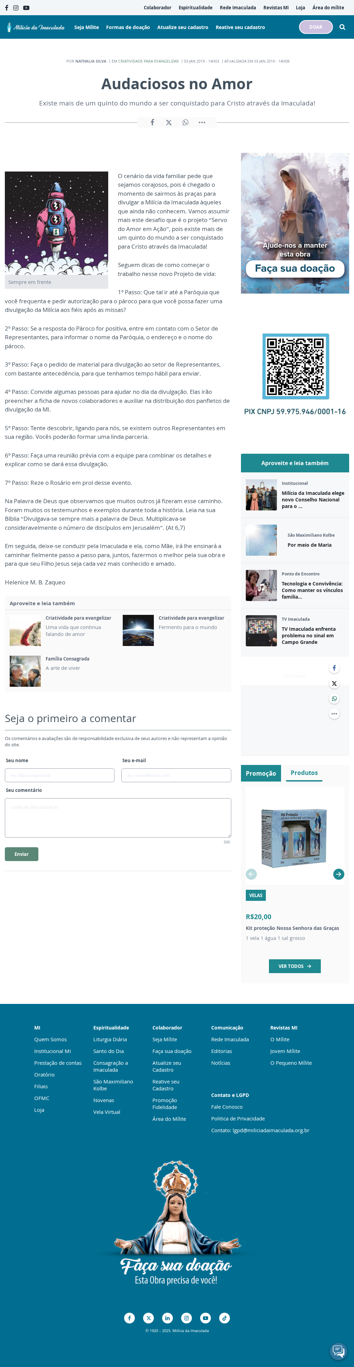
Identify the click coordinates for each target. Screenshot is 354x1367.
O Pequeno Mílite (291, 1062)
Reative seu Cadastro (165, 1085)
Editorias (221, 1050)
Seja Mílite (164, 1039)
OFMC (41, 1097)
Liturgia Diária (110, 1039)
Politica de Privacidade (238, 1118)
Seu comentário (24, 790)
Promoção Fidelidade (164, 1103)
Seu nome (17, 760)
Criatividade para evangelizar (148, 61)
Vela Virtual (106, 1111)
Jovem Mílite (285, 1050)
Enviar (22, 854)
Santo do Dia (108, 1050)
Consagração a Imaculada (110, 1066)
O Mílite (279, 1039)
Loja (39, 1109)
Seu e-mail (134, 760)
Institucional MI (52, 1050)
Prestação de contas (58, 1062)
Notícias (220, 1062)
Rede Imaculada (230, 1039)
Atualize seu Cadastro (166, 1066)
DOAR (316, 27)
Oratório (44, 1074)
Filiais (41, 1086)
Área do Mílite (169, 1118)
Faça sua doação (172, 1050)
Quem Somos (50, 1039)
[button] (338, 874)
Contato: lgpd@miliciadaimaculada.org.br (260, 1130)
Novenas (103, 1100)
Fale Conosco (227, 1106)
